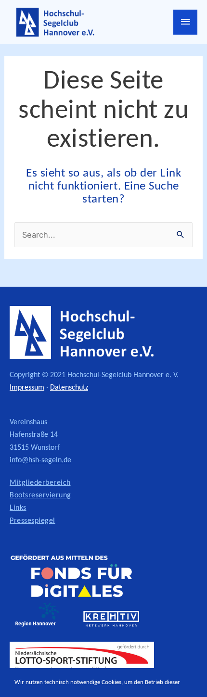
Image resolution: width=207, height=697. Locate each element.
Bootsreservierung (40, 495)
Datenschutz (69, 388)
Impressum (27, 388)
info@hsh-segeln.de (40, 460)
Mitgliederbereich (40, 483)
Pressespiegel (32, 521)
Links (18, 508)
